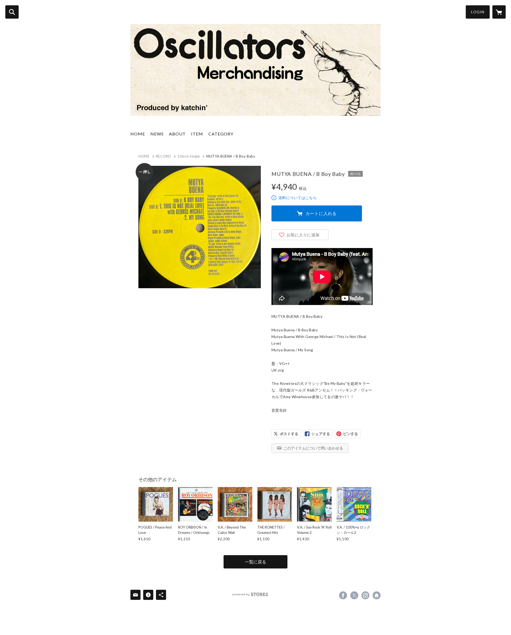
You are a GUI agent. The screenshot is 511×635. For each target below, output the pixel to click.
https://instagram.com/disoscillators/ (365, 595)
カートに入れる (321, 213)
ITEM (197, 133)
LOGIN (477, 12)
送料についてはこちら (297, 197)
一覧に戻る (255, 561)
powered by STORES (250, 594)
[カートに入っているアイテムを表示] (499, 12)
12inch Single (189, 156)
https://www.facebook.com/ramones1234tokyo (343, 595)
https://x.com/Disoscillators (354, 595)
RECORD (163, 156)
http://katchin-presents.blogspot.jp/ (377, 595)
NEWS (157, 133)
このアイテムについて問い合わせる (313, 448)
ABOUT (177, 133)
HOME (137, 133)
